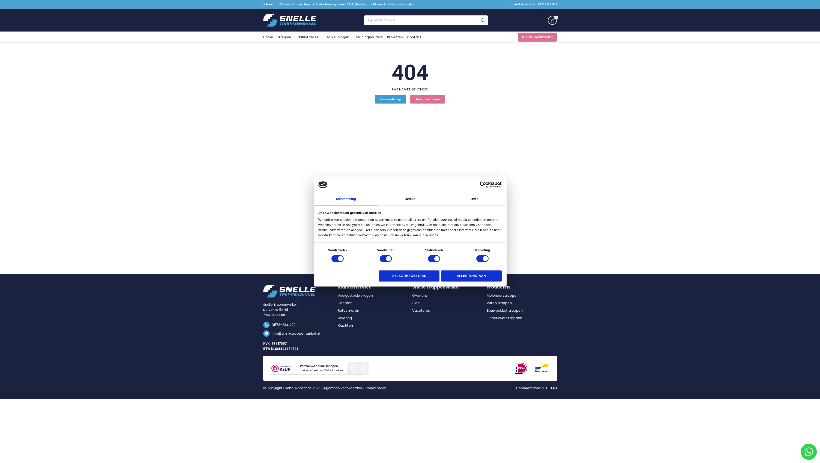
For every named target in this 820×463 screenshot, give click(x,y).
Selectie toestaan (409, 276)
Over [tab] (474, 199)
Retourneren (348, 310)
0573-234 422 (283, 324)
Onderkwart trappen (504, 318)
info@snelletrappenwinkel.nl (296, 333)
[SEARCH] (483, 20)
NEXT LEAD (549, 388)
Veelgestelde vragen (355, 295)
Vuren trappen (499, 303)
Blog (416, 303)
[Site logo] (290, 20)
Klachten (345, 325)
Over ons (419, 295)
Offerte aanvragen (537, 37)
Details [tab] (410, 199)
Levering (345, 318)
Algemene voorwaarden (342, 388)
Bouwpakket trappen (505, 310)
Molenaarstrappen (503, 295)
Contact (345, 303)
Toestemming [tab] (346, 199)
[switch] (386, 258)
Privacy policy (375, 388)
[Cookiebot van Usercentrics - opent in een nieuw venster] (483, 185)
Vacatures (421, 310)
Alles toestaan (471, 276)
